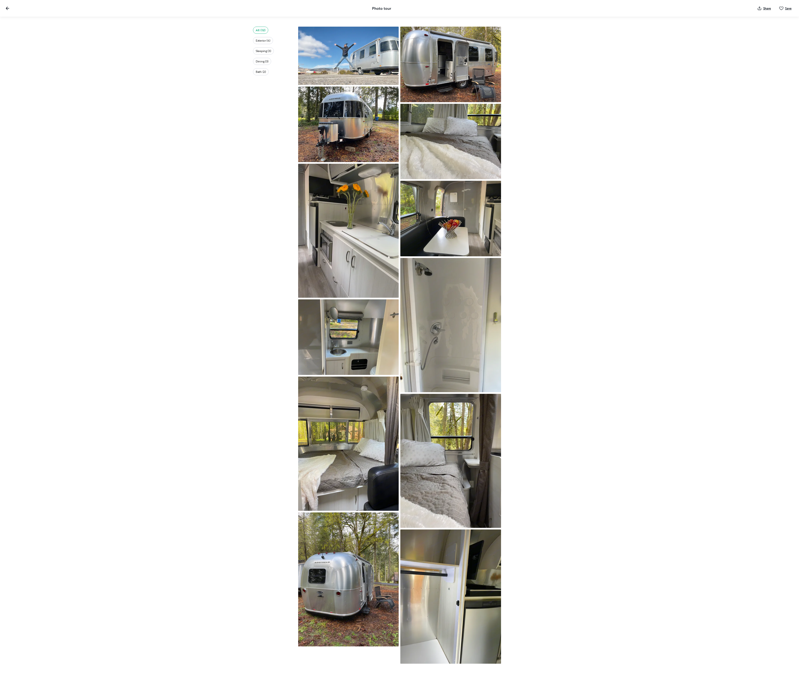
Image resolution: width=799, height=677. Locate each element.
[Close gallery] (7, 8)
